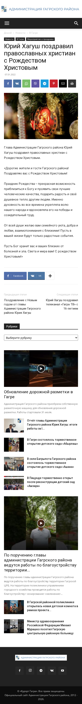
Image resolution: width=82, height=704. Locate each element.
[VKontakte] (52, 671)
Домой (8, 32)
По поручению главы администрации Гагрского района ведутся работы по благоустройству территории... (40, 562)
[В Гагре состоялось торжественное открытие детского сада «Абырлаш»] (14, 445)
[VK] (17, 84)
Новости (20, 32)
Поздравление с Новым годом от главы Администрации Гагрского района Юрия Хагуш (22, 306)
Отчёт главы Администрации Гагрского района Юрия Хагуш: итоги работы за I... (52, 424)
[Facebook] (8, 84)
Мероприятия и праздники (40, 39)
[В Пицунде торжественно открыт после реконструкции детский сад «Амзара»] (14, 483)
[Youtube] (62, 671)
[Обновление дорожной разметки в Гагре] (41, 368)
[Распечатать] (72, 84)
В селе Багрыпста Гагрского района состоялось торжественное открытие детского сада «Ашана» (51, 462)
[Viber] (35, 84)
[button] (6, 23)
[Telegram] (45, 84)
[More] (50, 276)
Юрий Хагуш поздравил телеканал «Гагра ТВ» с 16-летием (62, 304)
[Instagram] (30, 671)
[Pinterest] (54, 84)
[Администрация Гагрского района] (41, 9)
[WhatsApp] (26, 84)
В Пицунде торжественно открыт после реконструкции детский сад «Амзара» (51, 482)
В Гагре (33, 32)
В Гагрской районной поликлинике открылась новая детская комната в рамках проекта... (52, 606)
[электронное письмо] (63, 84)
